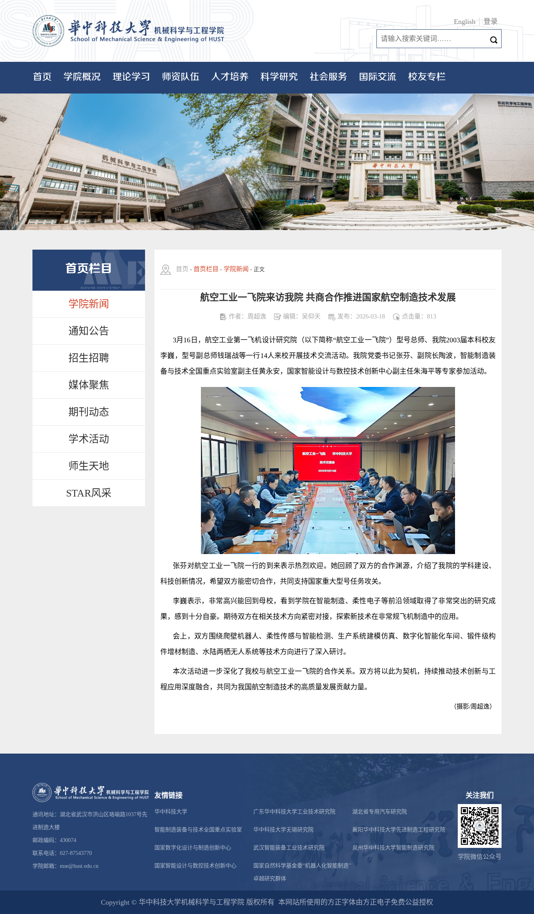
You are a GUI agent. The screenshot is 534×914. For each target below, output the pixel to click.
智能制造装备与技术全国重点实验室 (198, 830)
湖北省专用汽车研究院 (379, 812)
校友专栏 (427, 77)
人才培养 (230, 77)
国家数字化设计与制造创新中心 (192, 848)
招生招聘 (88, 358)
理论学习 (131, 77)
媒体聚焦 (88, 385)
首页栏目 (206, 269)
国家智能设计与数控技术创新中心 (195, 866)
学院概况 (82, 77)
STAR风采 (88, 493)
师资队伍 (180, 77)
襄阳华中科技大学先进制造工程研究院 (398, 830)
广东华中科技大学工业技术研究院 (294, 812)
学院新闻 (88, 304)
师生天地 (88, 466)
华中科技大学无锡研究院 (283, 830)
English (464, 21)
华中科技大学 (170, 812)
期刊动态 (88, 412)
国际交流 (377, 77)
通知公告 (88, 331)
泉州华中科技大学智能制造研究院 (393, 848)
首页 (42, 77)
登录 (491, 21)
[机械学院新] (130, 31)
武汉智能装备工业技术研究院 (288, 848)
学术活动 (88, 439)
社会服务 (328, 77)
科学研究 (279, 77)
